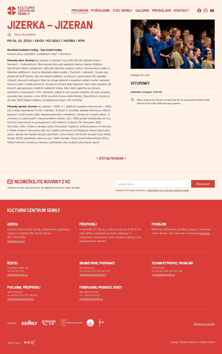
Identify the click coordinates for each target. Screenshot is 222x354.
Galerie (142, 10)
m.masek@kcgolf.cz (163, 274)
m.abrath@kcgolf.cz (91, 298)
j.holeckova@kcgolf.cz (20, 298)
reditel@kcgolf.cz (17, 274)
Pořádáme (100, 10)
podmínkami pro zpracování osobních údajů (168, 190)
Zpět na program (111, 158)
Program (80, 10)
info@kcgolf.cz (16, 241)
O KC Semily (122, 10)
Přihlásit (203, 184)
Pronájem (161, 10)
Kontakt (181, 10)
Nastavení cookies (204, 323)
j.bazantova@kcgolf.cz (92, 274)
